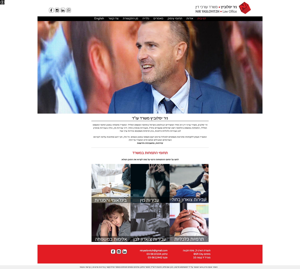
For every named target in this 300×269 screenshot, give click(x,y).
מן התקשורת (130, 18)
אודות (189, 18)
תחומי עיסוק (175, 18)
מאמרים (158, 18)
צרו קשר (113, 18)
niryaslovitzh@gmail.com (153, 250)
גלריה (145, 18)
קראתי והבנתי (85, 267)
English (99, 18)
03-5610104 (157, 254)
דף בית (201, 18)
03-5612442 (157, 257)
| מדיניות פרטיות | (99, 267)
